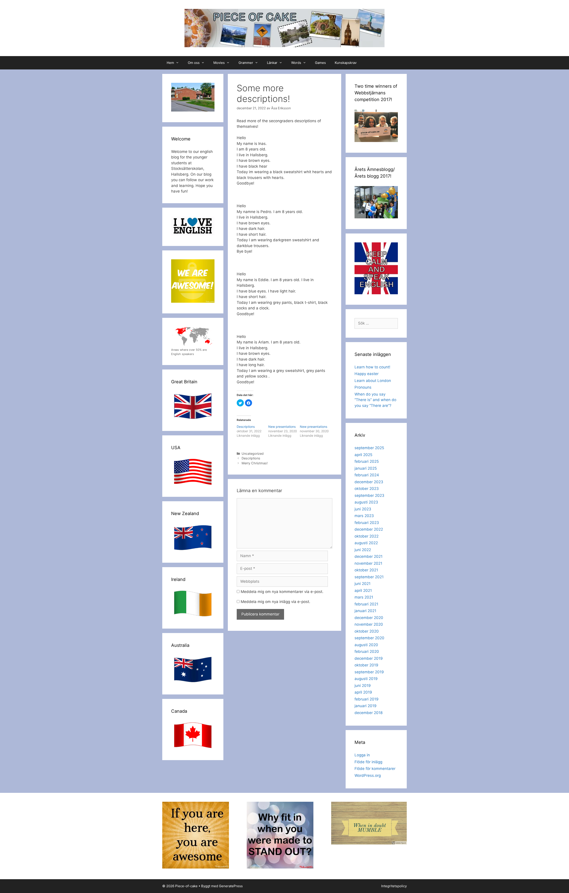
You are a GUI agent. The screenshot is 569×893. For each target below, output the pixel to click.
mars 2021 (364, 597)
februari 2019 (367, 699)
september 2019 (369, 672)
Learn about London (373, 380)
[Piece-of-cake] (284, 28)
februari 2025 (367, 461)
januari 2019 (366, 706)
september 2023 (369, 495)
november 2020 (369, 624)
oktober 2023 (367, 488)
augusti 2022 (366, 543)
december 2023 (369, 482)
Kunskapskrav (346, 63)
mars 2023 (364, 515)
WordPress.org (368, 775)
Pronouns (363, 387)
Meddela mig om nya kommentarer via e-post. (282, 591)
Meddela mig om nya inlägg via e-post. (275, 601)
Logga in (362, 755)
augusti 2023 (366, 502)
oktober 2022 (367, 536)
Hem (170, 63)
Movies (219, 63)
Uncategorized (253, 453)
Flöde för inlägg (368, 762)
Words (296, 63)
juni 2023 (363, 509)
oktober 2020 (367, 631)
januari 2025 (366, 468)
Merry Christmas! (255, 463)
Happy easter (367, 373)
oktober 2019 (366, 665)
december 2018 (369, 712)
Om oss (194, 63)
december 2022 (369, 529)
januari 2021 (365, 611)
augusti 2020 (366, 645)
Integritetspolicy (394, 886)
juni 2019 (363, 685)
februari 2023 (367, 522)
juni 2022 (363, 550)
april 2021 (363, 590)
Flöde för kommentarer (375, 768)
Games (320, 63)
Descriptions (246, 426)
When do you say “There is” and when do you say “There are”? (375, 400)
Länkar (272, 63)
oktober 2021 (366, 570)
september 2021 (369, 577)
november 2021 (368, 563)
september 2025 (369, 448)
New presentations (282, 426)
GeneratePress (231, 886)
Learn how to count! (372, 367)
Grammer (245, 63)
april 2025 (363, 455)
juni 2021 (363, 583)
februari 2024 (367, 475)
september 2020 (369, 638)
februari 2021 (366, 604)
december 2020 (369, 617)
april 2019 (363, 692)
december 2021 (369, 556)
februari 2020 (367, 651)
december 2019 (369, 658)
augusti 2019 (366, 678)
